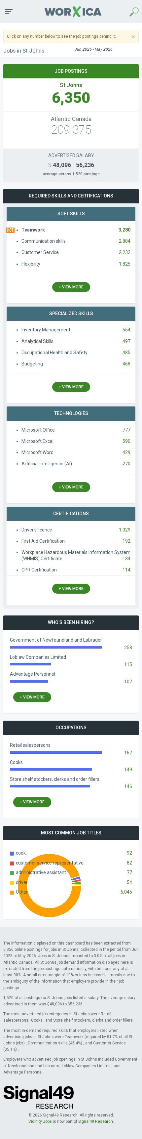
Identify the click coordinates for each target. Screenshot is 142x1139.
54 (129, 882)
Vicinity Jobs (40, 1121)
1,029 (124, 529)
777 (126, 430)
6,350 (71, 97)
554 (126, 329)
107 (128, 681)
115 (128, 664)
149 (128, 769)
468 (126, 363)
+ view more (71, 287)
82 (129, 862)
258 (128, 647)
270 (126, 463)
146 (128, 786)
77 (129, 872)
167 (128, 752)
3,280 (124, 229)
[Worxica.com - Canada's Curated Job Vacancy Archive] (71, 11)
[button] (9, 11)
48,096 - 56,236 (71, 165)
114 (126, 569)
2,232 (124, 252)
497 (126, 341)
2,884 (124, 241)
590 (126, 441)
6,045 (126, 892)
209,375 (71, 130)
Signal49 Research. (96, 1121)
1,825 (124, 264)
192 (126, 541)
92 (129, 853)
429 (126, 452)
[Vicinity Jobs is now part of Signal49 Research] (38, 1097)
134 (126, 558)
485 (126, 352)
